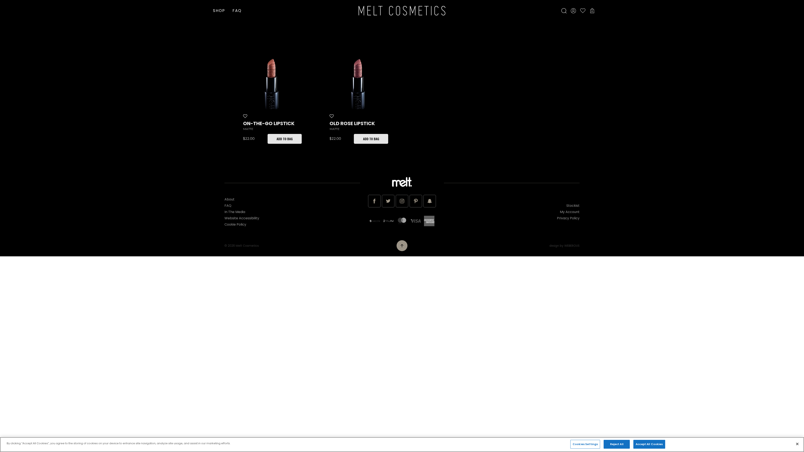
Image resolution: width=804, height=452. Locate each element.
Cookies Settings (585, 444)
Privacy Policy (568, 218)
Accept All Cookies (649, 444)
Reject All (617, 444)
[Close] (797, 443)
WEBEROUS (572, 246)
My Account (570, 211)
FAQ (237, 10)
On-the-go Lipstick (269, 123)
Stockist (573, 205)
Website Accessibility (241, 218)
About (229, 199)
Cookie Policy (235, 224)
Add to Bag (285, 138)
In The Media (234, 211)
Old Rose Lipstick (352, 123)
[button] (246, 116)
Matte (248, 129)
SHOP (219, 10)
